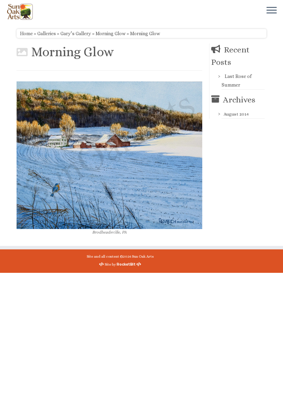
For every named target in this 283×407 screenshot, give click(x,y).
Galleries (46, 33)
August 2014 (236, 114)
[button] (109, 155)
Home (26, 33)
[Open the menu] (271, 11)
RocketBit (126, 264)
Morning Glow (111, 33)
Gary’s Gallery (75, 33)
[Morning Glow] (109, 154)
